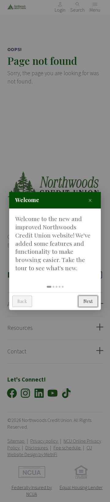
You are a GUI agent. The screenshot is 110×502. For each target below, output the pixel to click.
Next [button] (88, 301)
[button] (49, 287)
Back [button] (22, 301)
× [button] (90, 200)
